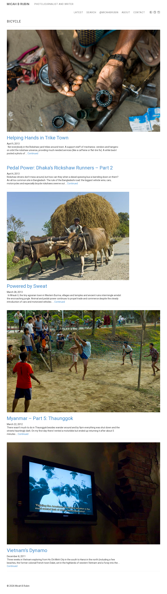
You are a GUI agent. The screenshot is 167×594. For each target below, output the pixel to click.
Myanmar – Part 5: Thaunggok (40, 418)
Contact (139, 12)
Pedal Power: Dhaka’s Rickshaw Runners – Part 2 (60, 168)
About (126, 12)
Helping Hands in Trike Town (37, 138)
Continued (33, 153)
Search (91, 12)
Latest (78, 12)
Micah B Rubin (18, 4)
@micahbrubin (108, 12)
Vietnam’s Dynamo (27, 550)
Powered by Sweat (27, 286)
